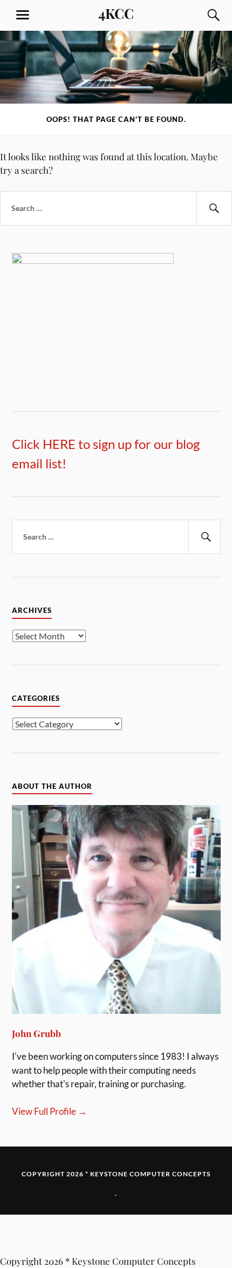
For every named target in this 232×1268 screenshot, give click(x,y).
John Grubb (36, 1033)
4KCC (116, 13)
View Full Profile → (49, 1111)
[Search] (203, 15)
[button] (116, 1235)
